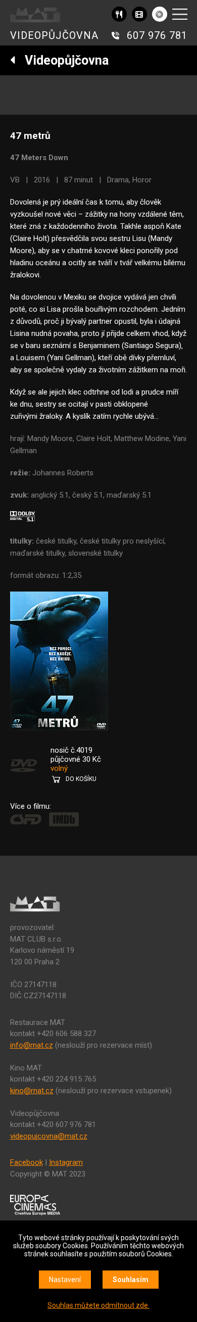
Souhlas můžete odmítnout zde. (98, 1305)
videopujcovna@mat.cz (48, 1136)
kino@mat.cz (32, 1090)
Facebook (26, 1162)
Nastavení (65, 1280)
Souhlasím (131, 1280)
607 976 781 (157, 35)
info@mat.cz (31, 1045)
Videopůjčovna (62, 60)
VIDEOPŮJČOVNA (54, 35)
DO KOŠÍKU (81, 778)
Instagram (66, 1162)
